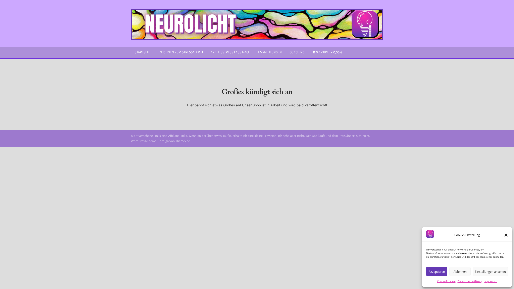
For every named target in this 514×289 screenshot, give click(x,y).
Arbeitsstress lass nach (230, 52)
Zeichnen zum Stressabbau (181, 52)
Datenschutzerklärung (470, 281)
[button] (506, 235)
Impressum (490, 281)
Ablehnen (460, 272)
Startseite (143, 52)
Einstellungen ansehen (490, 272)
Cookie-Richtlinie (446, 281)
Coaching (297, 52)
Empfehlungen (270, 52)
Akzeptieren (437, 272)
